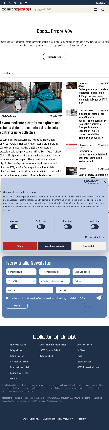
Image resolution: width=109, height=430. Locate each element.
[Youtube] (26, 2)
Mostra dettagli (92, 237)
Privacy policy (67, 418)
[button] (103, 9)
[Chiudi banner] (105, 182)
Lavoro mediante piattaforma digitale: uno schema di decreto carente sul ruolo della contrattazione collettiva (30, 127)
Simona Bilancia (86, 110)
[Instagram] (15, 2)
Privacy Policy (79, 298)
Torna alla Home (54, 56)
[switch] (41, 226)
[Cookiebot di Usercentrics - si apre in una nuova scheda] (86, 182)
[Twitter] (9, 2)
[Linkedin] (20, 2)
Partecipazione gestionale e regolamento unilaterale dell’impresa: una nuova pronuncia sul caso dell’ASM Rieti (93, 96)
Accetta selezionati (54, 246)
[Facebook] (4, 2)
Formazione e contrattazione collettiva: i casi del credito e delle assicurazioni (92, 156)
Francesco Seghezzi (83, 169)
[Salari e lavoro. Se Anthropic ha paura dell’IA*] (71, 171)
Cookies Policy (80, 418)
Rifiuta (20, 246)
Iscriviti (16, 305)
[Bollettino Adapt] (27, 9)
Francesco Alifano (83, 84)
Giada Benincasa (9, 116)
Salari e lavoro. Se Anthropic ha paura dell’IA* (93, 176)
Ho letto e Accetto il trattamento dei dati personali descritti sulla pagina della (47, 298)
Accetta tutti (89, 246)
